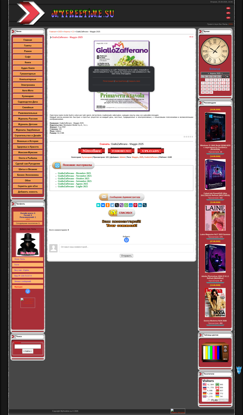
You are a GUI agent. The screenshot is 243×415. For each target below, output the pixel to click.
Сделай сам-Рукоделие (28, 163)
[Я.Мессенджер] (98, 205)
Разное (28, 51)
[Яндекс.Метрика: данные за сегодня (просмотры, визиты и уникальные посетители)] (178, 411)
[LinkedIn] (140, 205)
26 (223, 89)
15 (207, 86)
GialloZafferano (151, 157)
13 (228, 83)
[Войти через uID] (27, 291)
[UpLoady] (151, 153)
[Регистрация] (228, 14)
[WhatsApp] (126, 205)
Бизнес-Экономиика (28, 175)
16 (211, 86)
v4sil (28, 219)
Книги (28, 62)
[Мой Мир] (131, 205)
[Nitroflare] (92, 153)
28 (203, 92)
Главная (27, 40)
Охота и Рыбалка (28, 158)
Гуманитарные (28, 73)
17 (215, 86)
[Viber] (121, 205)
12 (73, 32)
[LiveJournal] (145, 205)
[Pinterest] (135, 205)
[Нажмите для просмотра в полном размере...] (121, 111)
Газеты (27, 45)
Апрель (67, 32)
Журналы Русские (28, 118)
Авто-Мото (27, 90)
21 (203, 89)
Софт (28, 57)
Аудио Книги (28, 68)
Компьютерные (28, 79)
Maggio (135, 157)
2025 (60, 32)
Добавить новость (28, 192)
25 (219, 89)
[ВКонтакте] (103, 205)
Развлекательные (27, 113)
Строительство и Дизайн (28, 135)
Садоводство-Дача (28, 102)
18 (219, 86)
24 (215, 89)
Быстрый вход (121, 81)
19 (223, 86)
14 (203, 86)
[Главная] (228, 9)
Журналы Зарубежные (28, 130)
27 (228, 89)
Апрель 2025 (215, 73)
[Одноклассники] (108, 205)
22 (207, 89)
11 (219, 83)
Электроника (28, 85)
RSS (231, 24)
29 (207, 92)
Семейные (27, 107)
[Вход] (228, 19)
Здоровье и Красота (28, 147)
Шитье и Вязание (28, 169)
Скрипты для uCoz (28, 186)
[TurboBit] (121, 153)
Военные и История (27, 141)
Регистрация (108, 81)
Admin (122, 157)
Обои (28, 180)
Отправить (126, 256)
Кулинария (28, 96)
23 (211, 89)
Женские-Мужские (27, 152)
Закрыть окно (134, 81)
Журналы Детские (27, 124)
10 (215, 83)
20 (228, 86)
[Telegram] (112, 205)
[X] (117, 205)
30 (211, 92)
